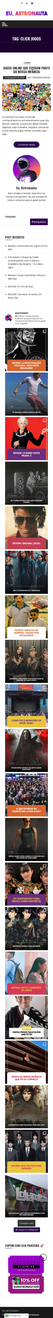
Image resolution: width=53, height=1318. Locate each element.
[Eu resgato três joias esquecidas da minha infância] (26, 1062)
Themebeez (32, 1314)
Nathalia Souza (41, 77)
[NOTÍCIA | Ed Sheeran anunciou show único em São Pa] (26, 394)
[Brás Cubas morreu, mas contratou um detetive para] (26, 349)
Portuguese (14, 1315)
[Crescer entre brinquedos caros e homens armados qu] (26, 616)
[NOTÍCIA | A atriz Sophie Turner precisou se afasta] (26, 839)
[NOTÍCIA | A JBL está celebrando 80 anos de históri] (26, 483)
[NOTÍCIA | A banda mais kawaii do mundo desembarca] (26, 928)
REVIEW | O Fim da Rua (20, 286)
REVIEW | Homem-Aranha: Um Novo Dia (25, 296)
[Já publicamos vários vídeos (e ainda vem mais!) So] (26, 884)
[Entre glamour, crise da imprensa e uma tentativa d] (26, 438)
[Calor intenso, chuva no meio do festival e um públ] (26, 705)
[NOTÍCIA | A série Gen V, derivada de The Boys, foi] (26, 572)
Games (27, 62)
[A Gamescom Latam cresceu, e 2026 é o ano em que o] (26, 795)
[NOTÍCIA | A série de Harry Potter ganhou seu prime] (26, 1017)
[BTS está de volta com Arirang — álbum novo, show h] (26, 1151)
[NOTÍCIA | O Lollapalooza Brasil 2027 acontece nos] (26, 1195)
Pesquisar (10, 216)
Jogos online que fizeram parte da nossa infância (26, 69)
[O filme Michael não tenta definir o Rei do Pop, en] (26, 527)
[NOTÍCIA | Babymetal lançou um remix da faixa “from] (26, 661)
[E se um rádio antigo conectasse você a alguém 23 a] (26, 973)
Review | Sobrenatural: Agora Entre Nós (27, 247)
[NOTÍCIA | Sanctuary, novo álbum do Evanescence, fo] (26, 750)
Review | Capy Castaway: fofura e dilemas (27, 277)
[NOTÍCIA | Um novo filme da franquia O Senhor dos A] (26, 1106)
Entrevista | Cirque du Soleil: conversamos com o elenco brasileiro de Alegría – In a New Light (25, 262)
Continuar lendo (26, 144)
